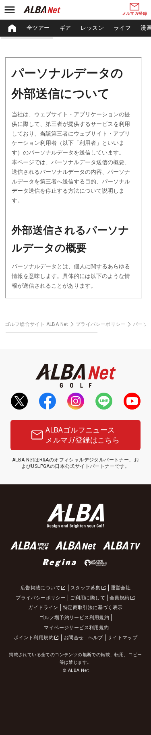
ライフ (122, 28)
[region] (75, 28)
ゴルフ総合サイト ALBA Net (36, 324)
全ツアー (38, 28)
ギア (65, 28)
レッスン (92, 28)
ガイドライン (43, 607)
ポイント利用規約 (34, 637)
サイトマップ (122, 637)
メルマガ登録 (134, 13)
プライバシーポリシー (101, 324)
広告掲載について (40, 588)
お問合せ (74, 637)
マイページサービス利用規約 (76, 627)
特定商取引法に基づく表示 (93, 607)
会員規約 (120, 598)
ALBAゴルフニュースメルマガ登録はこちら (83, 435)
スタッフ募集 (85, 588)
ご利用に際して (87, 598)
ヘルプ (95, 637)
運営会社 (121, 588)
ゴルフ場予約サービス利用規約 (74, 617)
